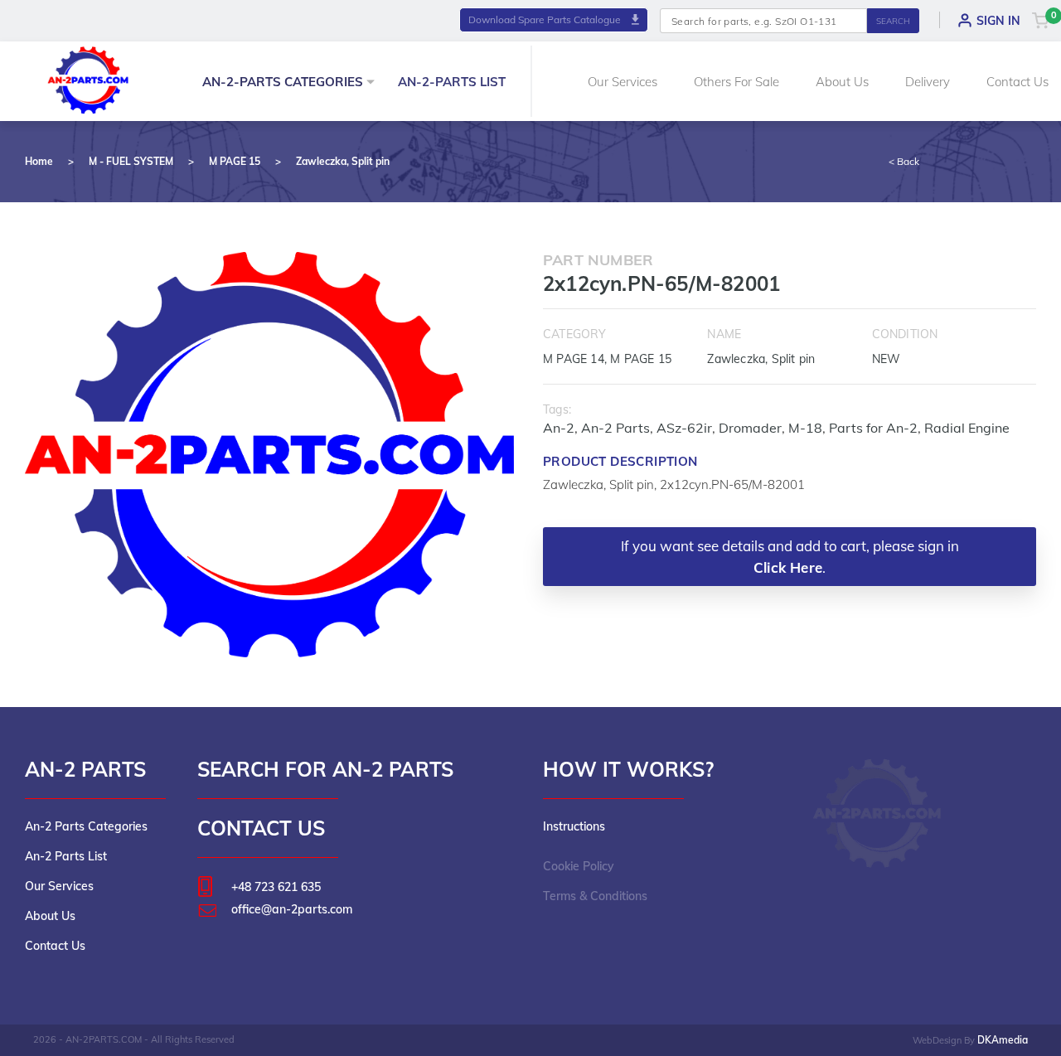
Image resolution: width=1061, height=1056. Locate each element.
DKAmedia (1002, 1040)
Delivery (927, 82)
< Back (904, 161)
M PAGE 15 (234, 161)
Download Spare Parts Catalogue (545, 19)
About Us (842, 82)
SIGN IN (998, 20)
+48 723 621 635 (276, 886)
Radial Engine (967, 427)
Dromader (750, 427)
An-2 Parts (615, 427)
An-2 (558, 427)
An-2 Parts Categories (86, 826)
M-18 (805, 427)
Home (39, 161)
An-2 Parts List (66, 856)
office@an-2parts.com (291, 909)
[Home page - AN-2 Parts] (88, 78)
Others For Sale (736, 82)
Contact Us (1017, 82)
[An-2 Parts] (878, 813)
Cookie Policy (578, 866)
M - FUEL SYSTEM (131, 161)
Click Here (787, 567)
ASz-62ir (684, 427)
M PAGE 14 (573, 358)
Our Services (622, 82)
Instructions (574, 826)
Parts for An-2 (873, 427)
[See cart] (1040, 20)
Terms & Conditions (595, 896)
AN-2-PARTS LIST (452, 82)
